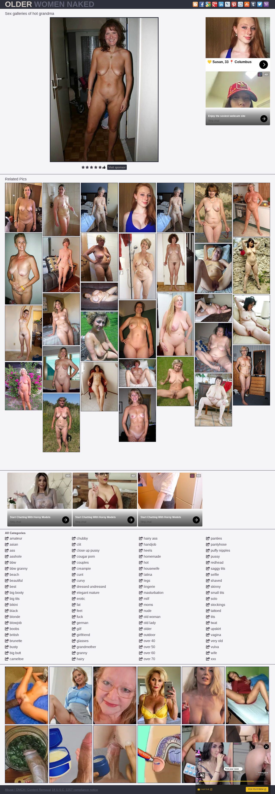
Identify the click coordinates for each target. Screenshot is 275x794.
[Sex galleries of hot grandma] (104, 89)
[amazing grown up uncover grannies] (99, 257)
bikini (13, 605)
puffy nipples (220, 550)
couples (82, 562)
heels (147, 550)
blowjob (15, 623)
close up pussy (87, 550)
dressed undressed (91, 586)
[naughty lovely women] (175, 262)
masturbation (153, 592)
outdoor (149, 635)
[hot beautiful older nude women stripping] (61, 422)
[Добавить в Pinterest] (234, 4)
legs (146, 580)
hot (145, 562)
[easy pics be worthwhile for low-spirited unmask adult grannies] (23, 269)
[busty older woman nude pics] (23, 333)
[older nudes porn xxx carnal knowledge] (137, 266)
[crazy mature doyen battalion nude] (137, 329)
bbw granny (18, 568)
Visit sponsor (117, 167)
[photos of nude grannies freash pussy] (213, 348)
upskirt (215, 629)
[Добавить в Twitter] (259, 4)
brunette (15, 641)
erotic (80, 599)
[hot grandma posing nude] (251, 265)
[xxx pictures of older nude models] (99, 386)
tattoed (215, 611)
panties (216, 538)
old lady (149, 623)
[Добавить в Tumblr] (253, 4)
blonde (14, 617)
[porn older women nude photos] (23, 207)
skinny (215, 586)
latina (147, 574)
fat (78, 605)
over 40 (149, 641)
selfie (214, 574)
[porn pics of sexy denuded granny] (23, 386)
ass (12, 550)
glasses (82, 641)
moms (148, 605)
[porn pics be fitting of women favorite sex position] (175, 381)
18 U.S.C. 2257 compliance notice (75, 789)
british (14, 635)
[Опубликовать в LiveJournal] (227, 4)
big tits (14, 599)
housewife (151, 568)
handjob (149, 544)
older (147, 629)
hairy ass (150, 538)
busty (13, 647)
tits (212, 617)
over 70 (149, 659)
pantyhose (218, 544)
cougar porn (85, 556)
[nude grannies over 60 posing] (99, 297)
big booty (16, 592)
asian (13, 544)
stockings (217, 605)
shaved (216, 580)
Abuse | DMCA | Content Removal (28, 789)
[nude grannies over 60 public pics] (61, 209)
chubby (82, 538)
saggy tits (217, 568)
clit (78, 544)
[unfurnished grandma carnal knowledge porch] (61, 369)
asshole (15, 556)
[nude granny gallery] (251, 319)
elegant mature (87, 592)
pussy (215, 556)
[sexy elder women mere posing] (137, 373)
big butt (15, 653)
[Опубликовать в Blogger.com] (195, 4)
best (12, 586)
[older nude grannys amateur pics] (99, 207)
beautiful (16, 580)
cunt (79, 574)
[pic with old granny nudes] (175, 324)
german (82, 623)
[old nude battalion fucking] (213, 213)
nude (147, 611)
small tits (217, 592)
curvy (80, 580)
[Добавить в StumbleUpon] (246, 4)
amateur (15, 538)
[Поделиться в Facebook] (201, 4)
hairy (80, 659)
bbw (12, 562)
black (13, 611)
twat (213, 623)
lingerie (149, 586)
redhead (216, 562)
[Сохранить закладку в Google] (208, 4)
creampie (83, 568)
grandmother (86, 647)
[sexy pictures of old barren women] (251, 210)
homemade (152, 556)
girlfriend (83, 635)
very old (216, 641)
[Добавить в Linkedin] (221, 4)
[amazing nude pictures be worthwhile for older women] (61, 319)
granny (81, 653)
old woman (151, 617)
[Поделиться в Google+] (214, 4)
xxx (213, 659)
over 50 (149, 647)
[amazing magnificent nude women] (137, 415)
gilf (78, 629)
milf (146, 599)
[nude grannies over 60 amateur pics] (213, 399)
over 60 (149, 653)
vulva (214, 647)
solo (213, 599)
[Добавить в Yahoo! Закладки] (266, 4)
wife (213, 653)
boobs (14, 629)
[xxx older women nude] (99, 336)
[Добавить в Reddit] (240, 4)
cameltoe (16, 659)
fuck (79, 617)
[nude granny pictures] (213, 308)
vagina (215, 635)
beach (14, 574)
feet (79, 611)
